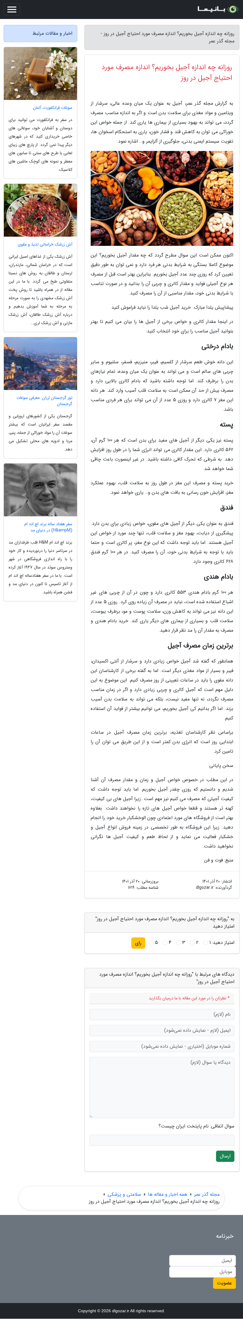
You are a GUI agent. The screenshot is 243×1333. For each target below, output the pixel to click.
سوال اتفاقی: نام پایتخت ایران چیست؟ (196, 1126)
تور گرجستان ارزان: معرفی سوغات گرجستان (44, 401)
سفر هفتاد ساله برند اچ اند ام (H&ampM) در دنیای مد (48, 527)
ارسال (225, 1156)
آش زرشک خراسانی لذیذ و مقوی (45, 244)
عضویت (224, 1283)
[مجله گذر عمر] (217, 9)
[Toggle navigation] (12, 9)
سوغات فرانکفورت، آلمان (52, 108)
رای (138, 943)
